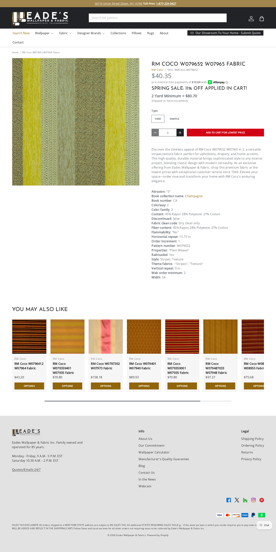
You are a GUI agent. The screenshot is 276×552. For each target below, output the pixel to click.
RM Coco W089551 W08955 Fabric (257, 366)
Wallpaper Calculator (154, 452)
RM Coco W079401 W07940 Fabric (142, 366)
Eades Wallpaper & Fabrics (131, 535)
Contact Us (147, 473)
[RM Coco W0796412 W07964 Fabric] (29, 336)
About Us (145, 439)
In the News (147, 479)
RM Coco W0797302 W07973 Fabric (105, 366)
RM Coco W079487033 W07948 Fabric (216, 368)
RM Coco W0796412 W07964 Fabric (28, 366)
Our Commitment (151, 445)
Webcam (145, 486)
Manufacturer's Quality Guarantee (164, 459)
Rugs (150, 33)
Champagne (194, 196)
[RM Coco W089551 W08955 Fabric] (259, 336)
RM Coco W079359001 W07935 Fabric (178, 368)
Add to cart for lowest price (225, 132)
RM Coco (157, 69)
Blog (142, 466)
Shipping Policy (252, 439)
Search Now (21, 33)
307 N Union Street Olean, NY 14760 (118, 3)
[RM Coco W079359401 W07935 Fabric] (68, 336)
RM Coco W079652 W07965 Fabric (41, 52)
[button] (262, 18)
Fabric (63, 33)
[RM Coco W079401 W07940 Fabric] (144, 336)
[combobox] (158, 18)
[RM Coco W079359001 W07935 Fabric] (182, 336)
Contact (18, 42)
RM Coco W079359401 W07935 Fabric (63, 368)
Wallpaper (42, 33)
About (164, 33)
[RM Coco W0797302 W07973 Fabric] (106, 336)
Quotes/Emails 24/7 (26, 470)
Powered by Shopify (158, 535)
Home (15, 52)
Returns (247, 452)
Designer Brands (89, 33)
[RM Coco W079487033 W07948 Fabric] (220, 336)
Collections (118, 33)
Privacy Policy (251, 459)
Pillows (137, 33)
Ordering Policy (252, 445)
